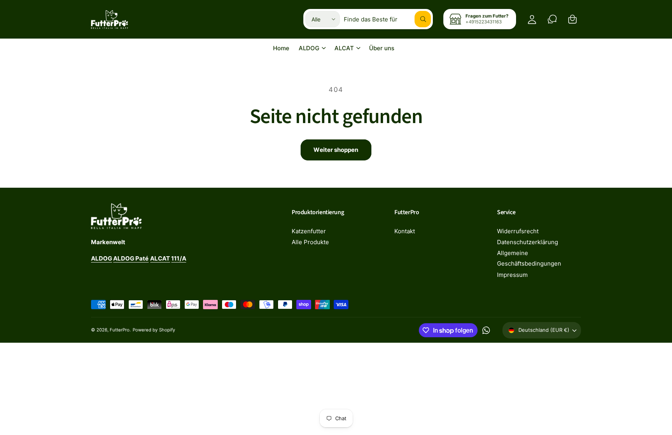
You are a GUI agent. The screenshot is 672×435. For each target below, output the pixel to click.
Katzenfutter (309, 231)
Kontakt (404, 231)
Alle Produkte (310, 242)
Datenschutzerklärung (527, 242)
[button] (572, 19)
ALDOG (309, 48)
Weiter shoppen (335, 149)
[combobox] (387, 19)
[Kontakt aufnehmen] (552, 19)
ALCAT (344, 48)
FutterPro (120, 330)
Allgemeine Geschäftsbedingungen (529, 258)
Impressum (512, 274)
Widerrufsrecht (518, 231)
